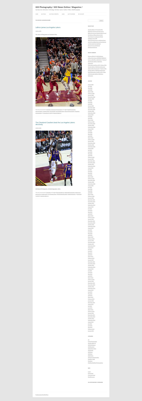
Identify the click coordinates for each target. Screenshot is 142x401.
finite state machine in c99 (93, 65)
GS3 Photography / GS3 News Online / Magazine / (59, 7)
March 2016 (90, 277)
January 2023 (91, 141)
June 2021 (90, 171)
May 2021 (90, 173)
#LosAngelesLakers (60, 111)
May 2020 (90, 191)
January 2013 (91, 331)
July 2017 (90, 249)
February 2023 (91, 139)
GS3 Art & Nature (91, 345)
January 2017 (91, 260)
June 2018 (90, 231)
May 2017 (90, 253)
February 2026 (91, 93)
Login (63, 14)
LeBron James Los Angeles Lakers (48, 27)
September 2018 (91, 226)
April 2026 (90, 90)
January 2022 (91, 159)
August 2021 (90, 168)
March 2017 (90, 256)
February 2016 (91, 279)
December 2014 (91, 302)
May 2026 (90, 88)
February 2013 (91, 329)
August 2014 (90, 304)
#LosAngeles (52, 111)
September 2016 (91, 267)
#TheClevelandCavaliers (62, 194)
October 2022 (91, 145)
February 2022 (91, 157)
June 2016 (90, 272)
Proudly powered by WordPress (42, 394)
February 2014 (91, 311)
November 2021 (91, 162)
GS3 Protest (90, 355)
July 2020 (90, 187)
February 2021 (91, 178)
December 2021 (91, 160)
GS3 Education (91, 347)
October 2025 (91, 98)
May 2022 (90, 153)
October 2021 (91, 164)
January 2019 (91, 219)
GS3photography (71, 194)
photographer (39, 113)
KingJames (77, 111)
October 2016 (91, 265)
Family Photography (92, 341)
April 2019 (90, 214)
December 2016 (91, 261)
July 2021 (90, 169)
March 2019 (90, 215)
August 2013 (90, 322)
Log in (89, 371)
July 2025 (90, 100)
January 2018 (91, 240)
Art (88, 339)
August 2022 (90, 148)
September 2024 (91, 113)
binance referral (91, 56)
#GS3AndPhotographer (70, 192)
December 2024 (91, 107)
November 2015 (91, 285)
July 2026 (90, 86)
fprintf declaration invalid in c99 (95, 72)
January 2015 (91, 300)
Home (37, 14)
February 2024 (91, 121)
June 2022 (90, 152)
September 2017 (91, 246)
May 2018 (90, 233)
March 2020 (90, 194)
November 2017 (91, 242)
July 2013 (90, 324)
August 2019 (90, 207)
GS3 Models (90, 350)
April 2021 (90, 175)
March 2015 (90, 297)
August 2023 (90, 129)
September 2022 (91, 146)
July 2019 (90, 208)
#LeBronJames (46, 111)
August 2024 (90, 114)
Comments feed (91, 375)
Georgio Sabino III (57, 113)
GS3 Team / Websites (54, 14)
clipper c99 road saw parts (93, 68)
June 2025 (90, 102)
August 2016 (90, 269)
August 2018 (90, 228)
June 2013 (90, 325)
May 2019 (90, 212)
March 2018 (90, 237)
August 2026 (90, 84)
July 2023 (90, 130)
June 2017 (90, 251)
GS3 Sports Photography (56, 109)
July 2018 (90, 230)
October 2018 (91, 224)
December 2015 (91, 283)
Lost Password (71, 14)
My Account (81, 14)
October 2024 (91, 111)
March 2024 (90, 120)
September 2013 (91, 320)
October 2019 (91, 203)
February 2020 (91, 196)
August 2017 (90, 247)
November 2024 (91, 109)
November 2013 (91, 316)
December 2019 (91, 199)
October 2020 (91, 182)
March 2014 (90, 309)
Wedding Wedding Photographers (95, 362)
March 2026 (90, 91)
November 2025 (91, 97)
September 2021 (91, 166)
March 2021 (90, 176)
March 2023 (90, 137)
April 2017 (90, 254)
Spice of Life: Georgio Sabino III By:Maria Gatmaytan (97, 61)
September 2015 (91, 288)
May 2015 (90, 293)
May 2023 (90, 134)
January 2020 (91, 198)
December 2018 (91, 221)
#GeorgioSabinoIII (60, 192)
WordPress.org (91, 377)
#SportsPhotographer (69, 111)
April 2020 (90, 192)
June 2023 (90, 132)
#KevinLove (77, 192)
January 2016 (91, 281)
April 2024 (90, 118)
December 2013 (91, 315)
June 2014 (90, 308)
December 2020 (91, 180)
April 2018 (90, 235)
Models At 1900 (91, 359)
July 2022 (90, 150)
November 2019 (91, 201)
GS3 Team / (43, 14)
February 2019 (91, 217)
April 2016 (90, 276)
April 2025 (90, 104)
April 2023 (90, 136)
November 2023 (91, 123)
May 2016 (90, 274)
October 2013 (91, 318)
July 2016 (90, 270)
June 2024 (90, 116)
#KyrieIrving (38, 194)
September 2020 (91, 184)
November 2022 (91, 143)
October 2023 (91, 125)
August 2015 (90, 290)
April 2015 (90, 295)
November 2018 (91, 222)
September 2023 (91, 127)
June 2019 (90, 210)
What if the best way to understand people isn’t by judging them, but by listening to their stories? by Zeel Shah (97, 42)
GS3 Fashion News (92, 348)
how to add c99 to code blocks (94, 59)
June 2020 (90, 189)
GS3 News (48, 109)
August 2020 (90, 185)
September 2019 (91, 205)
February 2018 (91, 238)
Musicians (90, 361)
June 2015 (90, 292)
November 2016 (91, 263)
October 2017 (91, 244)
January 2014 (91, 313)
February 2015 (91, 299)
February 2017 (91, 258)
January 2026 (91, 95)
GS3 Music (90, 352)
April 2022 (90, 155)
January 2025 (91, 106)
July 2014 (90, 306)
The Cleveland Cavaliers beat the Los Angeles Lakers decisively (55, 123)
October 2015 (91, 286)
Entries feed (90, 373)
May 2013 (90, 327)
